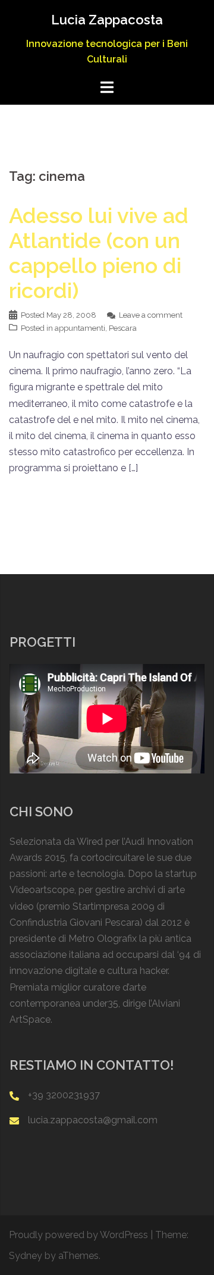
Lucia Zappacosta (107, 19)
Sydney (25, 1255)
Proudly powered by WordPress (78, 1234)
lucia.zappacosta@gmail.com (93, 1120)
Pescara (123, 328)
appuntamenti (80, 328)
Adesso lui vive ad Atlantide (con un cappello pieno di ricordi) (98, 253)
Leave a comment (150, 315)
